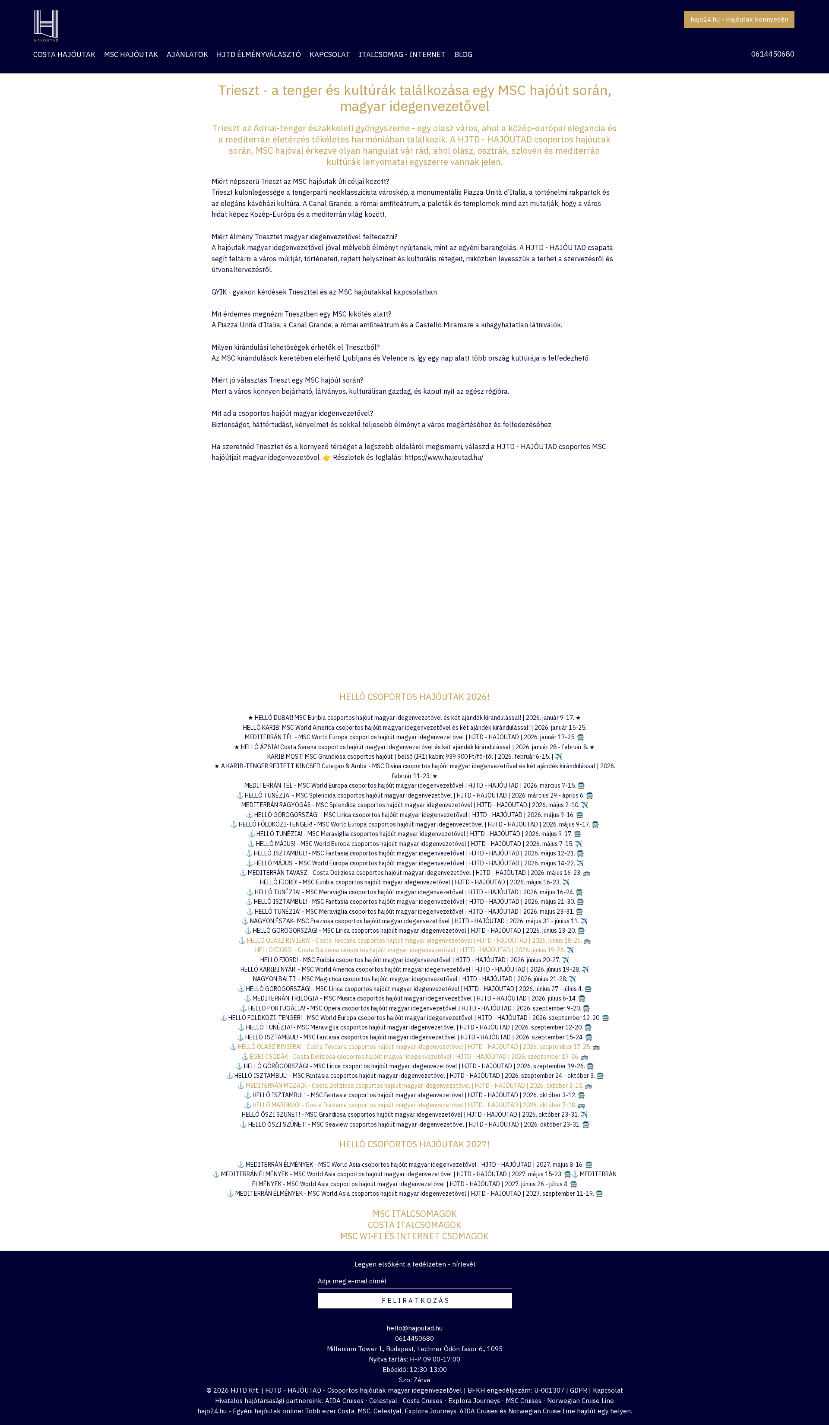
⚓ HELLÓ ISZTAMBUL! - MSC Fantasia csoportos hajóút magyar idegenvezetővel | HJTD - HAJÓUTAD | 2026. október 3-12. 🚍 (414, 1095)
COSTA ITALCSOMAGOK (415, 1225)
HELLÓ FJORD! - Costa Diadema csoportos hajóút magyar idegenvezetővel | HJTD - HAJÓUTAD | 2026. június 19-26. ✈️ (414, 950)
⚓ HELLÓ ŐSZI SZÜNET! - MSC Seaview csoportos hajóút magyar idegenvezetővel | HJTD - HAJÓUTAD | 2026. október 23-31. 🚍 (414, 1124)
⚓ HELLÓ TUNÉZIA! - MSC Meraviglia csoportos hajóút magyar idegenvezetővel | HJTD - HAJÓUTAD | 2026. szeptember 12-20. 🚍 (414, 1027)
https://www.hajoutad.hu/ (444, 457)
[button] (187, 54)
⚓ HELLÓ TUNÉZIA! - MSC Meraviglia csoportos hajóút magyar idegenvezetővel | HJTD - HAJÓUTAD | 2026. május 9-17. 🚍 (414, 834)
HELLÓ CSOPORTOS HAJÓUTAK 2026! (414, 697)
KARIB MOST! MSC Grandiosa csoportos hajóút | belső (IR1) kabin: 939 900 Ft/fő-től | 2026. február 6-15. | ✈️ (414, 756)
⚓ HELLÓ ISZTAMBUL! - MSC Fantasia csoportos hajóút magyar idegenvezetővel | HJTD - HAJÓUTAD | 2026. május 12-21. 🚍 (414, 853)
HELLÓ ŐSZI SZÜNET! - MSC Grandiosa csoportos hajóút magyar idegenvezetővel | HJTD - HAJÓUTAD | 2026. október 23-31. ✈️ (415, 1114)
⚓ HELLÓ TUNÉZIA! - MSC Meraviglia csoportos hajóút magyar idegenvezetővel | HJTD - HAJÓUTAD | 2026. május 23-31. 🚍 (414, 911)
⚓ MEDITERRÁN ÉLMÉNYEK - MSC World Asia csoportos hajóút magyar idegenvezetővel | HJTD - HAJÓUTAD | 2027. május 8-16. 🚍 (414, 1164)
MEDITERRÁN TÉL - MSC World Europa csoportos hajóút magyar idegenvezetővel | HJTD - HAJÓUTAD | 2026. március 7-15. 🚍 (414, 785)
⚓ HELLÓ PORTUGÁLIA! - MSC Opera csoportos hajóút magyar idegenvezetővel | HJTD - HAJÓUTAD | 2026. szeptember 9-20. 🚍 (415, 1008)
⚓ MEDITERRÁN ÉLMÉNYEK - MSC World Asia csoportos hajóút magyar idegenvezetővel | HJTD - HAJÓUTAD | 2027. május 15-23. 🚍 (391, 1174)
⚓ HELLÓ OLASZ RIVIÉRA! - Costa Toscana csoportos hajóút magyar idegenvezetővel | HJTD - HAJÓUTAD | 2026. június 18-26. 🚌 (414, 940)
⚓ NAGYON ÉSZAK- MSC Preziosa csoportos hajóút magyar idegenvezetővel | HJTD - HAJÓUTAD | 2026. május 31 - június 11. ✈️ (414, 921)
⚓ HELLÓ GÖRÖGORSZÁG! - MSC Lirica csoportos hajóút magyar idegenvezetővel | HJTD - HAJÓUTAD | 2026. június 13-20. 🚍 (414, 930)
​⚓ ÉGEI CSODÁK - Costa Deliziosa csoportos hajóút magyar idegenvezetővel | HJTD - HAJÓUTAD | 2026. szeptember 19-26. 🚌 (414, 1057)
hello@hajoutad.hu (414, 1328)
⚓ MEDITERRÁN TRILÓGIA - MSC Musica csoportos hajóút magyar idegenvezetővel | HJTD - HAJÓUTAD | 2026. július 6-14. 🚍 (414, 998)
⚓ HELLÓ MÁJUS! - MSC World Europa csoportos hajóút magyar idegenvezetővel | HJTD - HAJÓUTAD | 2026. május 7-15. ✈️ (414, 844)
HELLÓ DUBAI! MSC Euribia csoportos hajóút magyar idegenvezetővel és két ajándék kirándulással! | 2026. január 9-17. (415, 718)
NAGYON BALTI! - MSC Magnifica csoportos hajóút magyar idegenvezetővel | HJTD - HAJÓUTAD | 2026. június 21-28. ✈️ (414, 979)
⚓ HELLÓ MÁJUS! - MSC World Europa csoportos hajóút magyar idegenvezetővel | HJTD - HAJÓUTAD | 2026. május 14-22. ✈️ (415, 863)
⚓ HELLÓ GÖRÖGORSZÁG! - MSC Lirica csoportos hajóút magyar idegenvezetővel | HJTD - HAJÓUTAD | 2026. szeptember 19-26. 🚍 (414, 1066)
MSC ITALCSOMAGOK (415, 1213)
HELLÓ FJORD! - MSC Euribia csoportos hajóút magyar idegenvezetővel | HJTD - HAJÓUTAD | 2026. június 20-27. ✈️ (414, 960)
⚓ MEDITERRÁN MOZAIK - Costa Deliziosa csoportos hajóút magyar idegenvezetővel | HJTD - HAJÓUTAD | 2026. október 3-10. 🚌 (414, 1085)
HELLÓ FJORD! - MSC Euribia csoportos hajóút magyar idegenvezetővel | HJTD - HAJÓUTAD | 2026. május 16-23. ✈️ (415, 882)
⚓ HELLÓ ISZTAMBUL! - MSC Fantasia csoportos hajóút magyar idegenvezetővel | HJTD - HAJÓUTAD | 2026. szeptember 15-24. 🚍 (414, 1037)
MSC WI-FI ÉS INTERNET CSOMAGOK (414, 1236)
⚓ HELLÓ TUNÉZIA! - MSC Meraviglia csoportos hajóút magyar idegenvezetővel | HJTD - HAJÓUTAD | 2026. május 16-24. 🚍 (414, 892)
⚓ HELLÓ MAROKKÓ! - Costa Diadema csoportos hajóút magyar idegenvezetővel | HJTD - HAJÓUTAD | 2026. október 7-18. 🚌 (414, 1105)
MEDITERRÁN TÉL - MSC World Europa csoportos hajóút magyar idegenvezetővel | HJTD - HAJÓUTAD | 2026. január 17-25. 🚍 (414, 737)
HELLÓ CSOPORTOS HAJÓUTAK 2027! (414, 1144)
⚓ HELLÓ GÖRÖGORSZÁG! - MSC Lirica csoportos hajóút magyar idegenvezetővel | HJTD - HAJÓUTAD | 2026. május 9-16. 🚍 (414, 815)
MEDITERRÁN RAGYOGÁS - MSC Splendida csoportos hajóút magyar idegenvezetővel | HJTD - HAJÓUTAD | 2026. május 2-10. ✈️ (414, 805)
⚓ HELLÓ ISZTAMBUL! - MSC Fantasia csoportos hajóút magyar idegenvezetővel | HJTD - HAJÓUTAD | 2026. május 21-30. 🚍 (414, 902)
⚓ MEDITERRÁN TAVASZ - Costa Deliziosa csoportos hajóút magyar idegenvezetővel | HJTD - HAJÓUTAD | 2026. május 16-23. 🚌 (414, 873)
